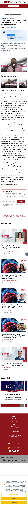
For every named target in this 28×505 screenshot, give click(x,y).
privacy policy (5, 205)
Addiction (4, 213)
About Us (14, 416)
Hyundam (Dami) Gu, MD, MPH (10, 280)
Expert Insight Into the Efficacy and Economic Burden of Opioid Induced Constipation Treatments (14, 216)
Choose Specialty (12, 6)
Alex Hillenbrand (7, 367)
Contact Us (14, 421)
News (16, 460)
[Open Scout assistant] (20, 2)
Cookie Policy (24, 491)
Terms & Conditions (14, 426)
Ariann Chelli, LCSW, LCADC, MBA (11, 251)
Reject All (14, 498)
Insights (7, 14)
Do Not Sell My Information (14, 423)
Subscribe (20, 201)
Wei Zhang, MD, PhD (8, 310)
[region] (14, 490)
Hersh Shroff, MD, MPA (8, 339)
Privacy (14, 424)
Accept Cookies (14, 502)
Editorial (14, 419)
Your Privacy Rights (14, 428)
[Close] (26, 477)
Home (2, 14)
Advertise (14, 418)
